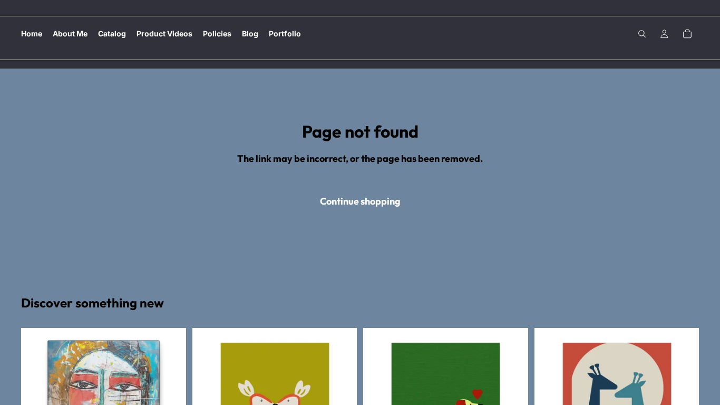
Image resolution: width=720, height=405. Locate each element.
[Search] (642, 33)
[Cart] (687, 33)
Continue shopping (360, 201)
